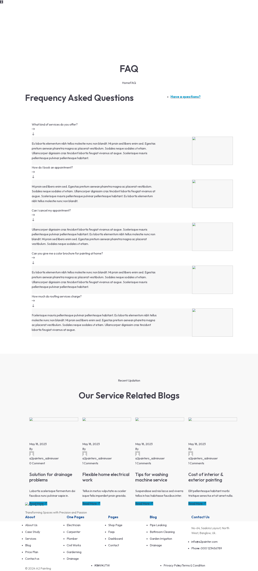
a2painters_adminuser (44, 458)
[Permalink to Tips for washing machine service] (159, 420)
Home (126, 83)
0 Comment (37, 463)
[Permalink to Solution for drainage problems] (53, 420)
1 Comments (90, 463)
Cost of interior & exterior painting (205, 477)
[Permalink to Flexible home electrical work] (106, 420)
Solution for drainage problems (50, 477)
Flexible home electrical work (105, 477)
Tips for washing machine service (151, 477)
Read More (36, 503)
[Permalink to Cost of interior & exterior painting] (212, 420)
